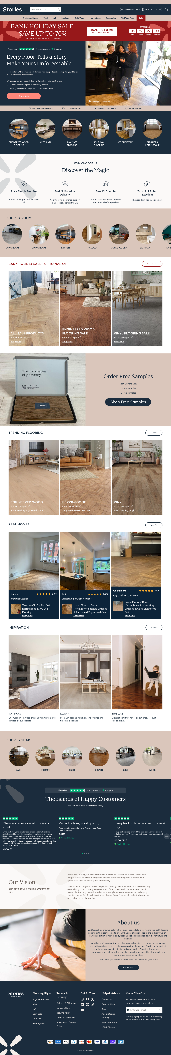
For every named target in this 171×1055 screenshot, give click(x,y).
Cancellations (63, 1008)
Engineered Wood (30, 18)
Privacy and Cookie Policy (66, 1024)
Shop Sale (24, 96)
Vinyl (46, 18)
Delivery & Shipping (66, 1003)
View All (154, 433)
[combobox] (43, 9)
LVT (54, 18)
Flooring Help (108, 1004)
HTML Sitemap (109, 1027)
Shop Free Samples (128, 401)
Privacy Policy (155, 1019)
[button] (82, 853)
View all (154, 628)
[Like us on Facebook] (87, 999)
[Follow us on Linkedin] (82, 1005)
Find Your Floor (127, 18)
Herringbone (95, 18)
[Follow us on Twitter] (92, 999)
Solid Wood (80, 18)
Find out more (128, 967)
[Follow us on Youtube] (82, 1010)
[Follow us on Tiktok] (93, 1005)
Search (59, 9)
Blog (104, 1009)
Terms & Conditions (66, 1017)
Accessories (111, 18)
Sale (141, 18)
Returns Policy (63, 1012)
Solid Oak (37, 1018)
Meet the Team (109, 1022)
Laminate (65, 18)
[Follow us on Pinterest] (87, 1005)
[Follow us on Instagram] (82, 999)
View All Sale (152, 264)
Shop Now (27, 615)
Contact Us (107, 999)
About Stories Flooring (108, 1015)
